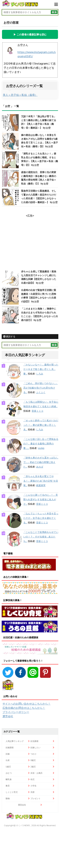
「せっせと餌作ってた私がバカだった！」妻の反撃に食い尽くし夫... (40, 425)
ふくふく (41, 392)
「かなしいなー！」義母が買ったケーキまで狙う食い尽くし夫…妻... (40, 369)
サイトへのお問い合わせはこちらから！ (26, 703)
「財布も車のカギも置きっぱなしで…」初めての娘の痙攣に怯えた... (40, 462)
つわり (33, 754)
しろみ (39, 373)
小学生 (33, 785)
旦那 (32, 792)
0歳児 (33, 760)
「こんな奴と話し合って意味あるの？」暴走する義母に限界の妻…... (40, 444)
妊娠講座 (10, 747)
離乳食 (9, 779)
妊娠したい (35, 747)
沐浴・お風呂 (36, 773)
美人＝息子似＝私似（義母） (20, 95)
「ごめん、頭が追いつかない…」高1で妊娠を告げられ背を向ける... (40, 388)
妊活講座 (34, 741)
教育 (8, 785)
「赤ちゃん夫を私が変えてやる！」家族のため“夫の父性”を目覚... (40, 481)
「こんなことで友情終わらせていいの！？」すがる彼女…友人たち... (40, 537)
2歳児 (33, 766)
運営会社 (7, 716)
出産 (8, 760)
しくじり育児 (12, 792)
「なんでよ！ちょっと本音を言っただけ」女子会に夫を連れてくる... (40, 518)
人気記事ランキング (15, 741)
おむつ (9, 773)
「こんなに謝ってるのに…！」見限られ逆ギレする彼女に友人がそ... (40, 499)
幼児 (32, 779)
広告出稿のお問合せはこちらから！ (23, 708)
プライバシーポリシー (15, 712)
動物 (8, 798)
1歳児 (8, 766)
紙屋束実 (41, 485)
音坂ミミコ (37, 410)
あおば (39, 466)
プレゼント (35, 798)
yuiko (41, 448)
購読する (10, 336)
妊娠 (8, 754)
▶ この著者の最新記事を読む (30, 34)
